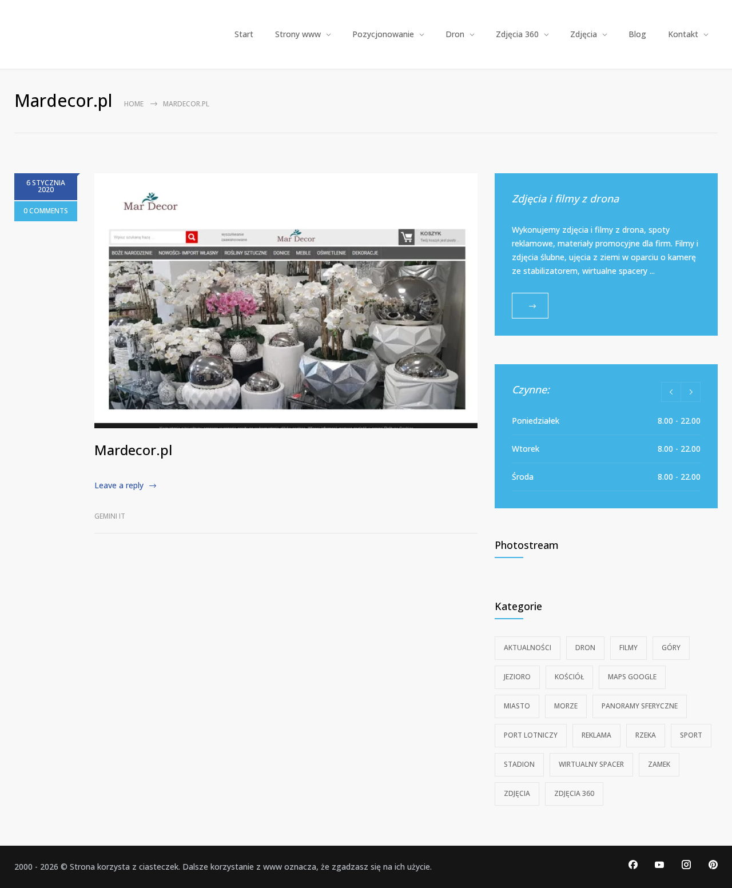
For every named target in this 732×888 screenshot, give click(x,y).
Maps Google (632, 677)
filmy (628, 647)
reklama (596, 735)
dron (585, 647)
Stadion (519, 764)
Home (134, 104)
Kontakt (683, 34)
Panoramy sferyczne (640, 706)
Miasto (517, 706)
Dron (454, 34)
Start (243, 34)
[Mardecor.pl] (286, 300)
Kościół (569, 677)
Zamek (659, 764)
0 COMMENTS (45, 211)
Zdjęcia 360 (517, 34)
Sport (691, 735)
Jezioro (517, 677)
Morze (566, 706)
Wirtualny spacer (591, 764)
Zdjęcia (583, 34)
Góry (671, 647)
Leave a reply (119, 485)
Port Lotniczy (531, 735)
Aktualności (527, 647)
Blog (637, 34)
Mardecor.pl (133, 449)
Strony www (298, 34)
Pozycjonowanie (383, 34)
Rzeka (645, 735)
